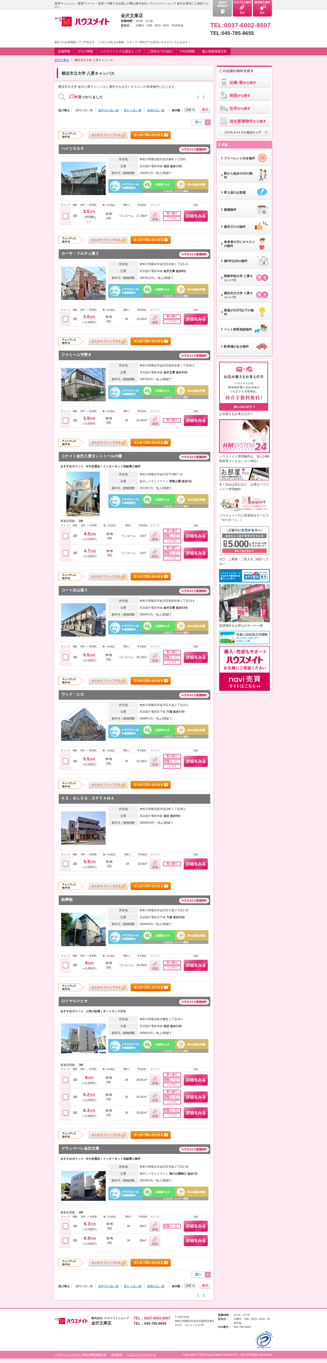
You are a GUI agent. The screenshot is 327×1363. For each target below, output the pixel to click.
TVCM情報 (187, 51)
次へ (198, 121)
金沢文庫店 (61, 60)
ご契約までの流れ (160, 51)
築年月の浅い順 (108, 110)
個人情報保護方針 (214, 51)
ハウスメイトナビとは (141, 1354)
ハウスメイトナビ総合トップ (120, 51)
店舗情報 (64, 51)
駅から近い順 (132, 110)
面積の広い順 (155, 110)
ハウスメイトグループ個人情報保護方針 (80, 1354)
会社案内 (117, 1354)
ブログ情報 (85, 51)
